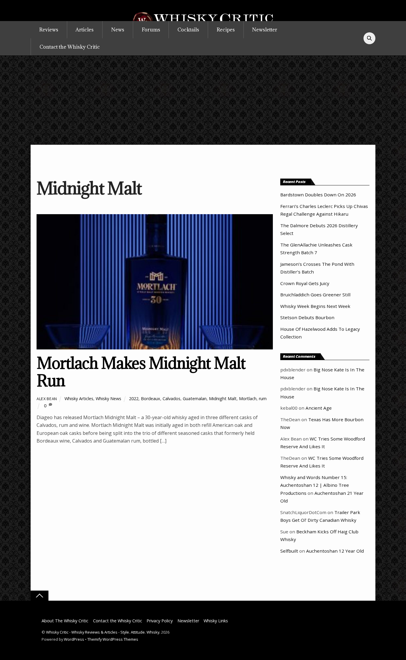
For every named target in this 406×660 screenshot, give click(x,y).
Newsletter (264, 29)
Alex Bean (47, 398)
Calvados (171, 398)
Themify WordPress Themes (112, 639)
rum (263, 398)
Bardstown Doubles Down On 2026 (318, 195)
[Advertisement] (203, 100)
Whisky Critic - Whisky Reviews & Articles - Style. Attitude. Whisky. (103, 632)
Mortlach (247, 398)
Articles (84, 29)
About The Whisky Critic (65, 621)
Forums (151, 29)
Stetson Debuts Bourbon (307, 317)
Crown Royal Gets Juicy (304, 283)
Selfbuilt (289, 551)
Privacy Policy (160, 621)
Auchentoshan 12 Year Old (335, 551)
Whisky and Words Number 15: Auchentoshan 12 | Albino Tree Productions (314, 485)
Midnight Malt (223, 398)
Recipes (226, 29)
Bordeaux (150, 398)
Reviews (48, 29)
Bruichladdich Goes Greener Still (315, 295)
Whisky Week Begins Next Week (315, 306)
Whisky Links (216, 621)
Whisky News (108, 398)
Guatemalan (195, 398)
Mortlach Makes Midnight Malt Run (141, 372)
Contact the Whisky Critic (70, 47)
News (117, 29)
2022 (134, 398)
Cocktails (188, 29)
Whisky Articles (78, 398)
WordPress (74, 639)
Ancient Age (319, 408)
